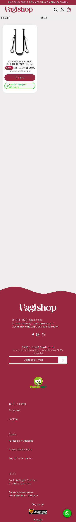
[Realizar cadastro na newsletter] (62, 360)
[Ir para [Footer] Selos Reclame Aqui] (38, 383)
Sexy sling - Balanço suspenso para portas (19, 63)
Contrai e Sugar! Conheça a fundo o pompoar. (23, 482)
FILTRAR (43, 17)
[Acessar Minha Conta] (62, 9)
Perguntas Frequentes (21, 458)
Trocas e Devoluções (20, 449)
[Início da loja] (19, 10)
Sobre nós (14, 410)
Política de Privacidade (21, 440)
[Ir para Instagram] (38, 335)
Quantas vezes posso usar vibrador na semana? (23, 494)
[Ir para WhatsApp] (43, 335)
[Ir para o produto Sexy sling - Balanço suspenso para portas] (19, 42)
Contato (13, 419)
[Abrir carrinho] (68, 9)
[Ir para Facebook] (32, 335)
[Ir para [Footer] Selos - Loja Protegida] (38, 511)
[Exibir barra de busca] (55, 9)
